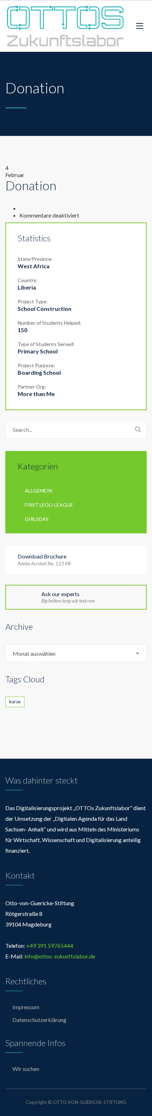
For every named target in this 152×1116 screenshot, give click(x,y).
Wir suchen (25, 1068)
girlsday (37, 519)
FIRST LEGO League (49, 505)
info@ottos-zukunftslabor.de (59, 956)
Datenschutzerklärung (39, 1019)
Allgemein (38, 491)
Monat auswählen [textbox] (34, 653)
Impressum (25, 1007)
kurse (15, 701)
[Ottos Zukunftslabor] (65, 26)
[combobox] (76, 653)
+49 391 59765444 (49, 945)
